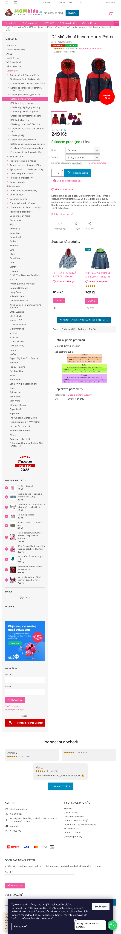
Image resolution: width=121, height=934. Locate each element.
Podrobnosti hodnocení (90, 48)
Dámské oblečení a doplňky (23, 190)
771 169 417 (16, 813)
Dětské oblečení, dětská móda (25, 79)
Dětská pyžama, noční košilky (25, 124)
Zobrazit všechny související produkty (84, 320)
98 (54, 308)
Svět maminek (13, 186)
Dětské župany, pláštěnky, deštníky (27, 143)
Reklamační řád (71, 828)
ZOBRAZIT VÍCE (60, 786)
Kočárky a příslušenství (21, 173)
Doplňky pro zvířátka (20, 215)
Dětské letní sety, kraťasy (23, 139)
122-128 (89, 308)
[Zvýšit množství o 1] (62, 171)
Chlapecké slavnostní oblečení (25, 115)
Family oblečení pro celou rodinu (26, 148)
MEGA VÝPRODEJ (15, 49)
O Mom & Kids (65, 2)
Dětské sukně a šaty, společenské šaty (27, 130)
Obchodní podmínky (74, 816)
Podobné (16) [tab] (68, 329)
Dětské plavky (17, 135)
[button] (112, 925)
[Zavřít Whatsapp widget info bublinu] (75, 920)
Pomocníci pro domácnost (23, 203)
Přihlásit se (14, 699)
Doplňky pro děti (18, 182)
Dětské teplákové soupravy (24, 111)
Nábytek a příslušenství (21, 177)
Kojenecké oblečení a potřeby (24, 75)
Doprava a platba (72, 832)
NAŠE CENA (12, 58)
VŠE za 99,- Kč (13, 66)
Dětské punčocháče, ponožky (25, 94)
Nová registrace (13, 706)
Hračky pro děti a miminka (23, 160)
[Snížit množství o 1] (62, 174)
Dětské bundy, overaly (21, 98)
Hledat (72, 12)
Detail (59, 300)
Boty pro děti (16, 156)
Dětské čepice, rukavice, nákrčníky (27, 83)
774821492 (15, 830)
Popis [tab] (55, 329)
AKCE (9, 53)
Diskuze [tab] (82, 329)
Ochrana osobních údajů (76, 820)
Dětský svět (12, 70)
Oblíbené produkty (73, 836)
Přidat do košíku (80, 172)
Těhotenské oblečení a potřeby (25, 207)
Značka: (64, 51)
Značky (10, 224)
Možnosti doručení (98, 162)
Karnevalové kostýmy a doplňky (26, 152)
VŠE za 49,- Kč (13, 62)
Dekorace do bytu (18, 198)
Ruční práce (16, 220)
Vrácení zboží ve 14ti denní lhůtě (80, 824)
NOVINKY (47, 2)
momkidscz (15, 826)
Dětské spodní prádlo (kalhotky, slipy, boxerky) (26, 89)
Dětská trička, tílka (19, 120)
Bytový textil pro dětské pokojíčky (26, 169)
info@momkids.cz (18, 809)
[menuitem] (11, 23)
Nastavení (20, 926)
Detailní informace (60, 214)
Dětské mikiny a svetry (21, 103)
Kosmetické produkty (20, 211)
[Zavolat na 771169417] (9, 2)
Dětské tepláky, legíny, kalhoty (25, 107)
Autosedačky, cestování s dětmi (25, 165)
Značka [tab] (92, 329)
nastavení (46, 918)
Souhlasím (101, 906)
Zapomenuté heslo (14, 709)
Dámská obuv (16, 194)
